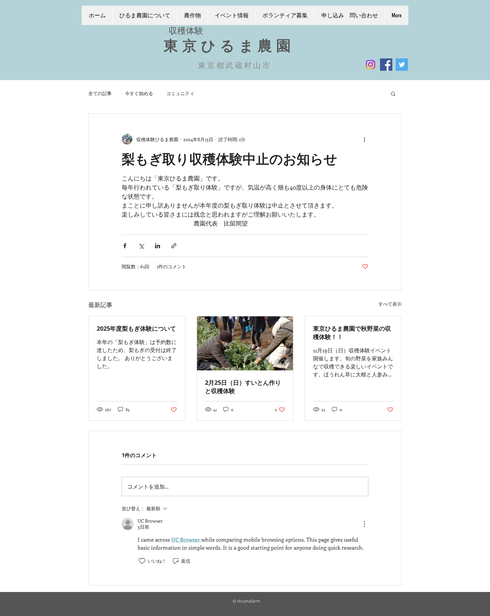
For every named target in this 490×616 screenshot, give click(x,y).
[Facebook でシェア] (125, 246)
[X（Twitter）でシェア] (141, 246)
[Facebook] (386, 64)
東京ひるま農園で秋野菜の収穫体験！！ (352, 332)
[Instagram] (370, 64)
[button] (393, 93)
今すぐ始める (139, 93)
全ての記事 (100, 93)
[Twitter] (402, 64)
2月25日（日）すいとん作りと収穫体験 (243, 386)
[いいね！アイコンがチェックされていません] (142, 561)
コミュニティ (180, 93)
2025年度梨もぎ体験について (136, 328)
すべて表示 (390, 304)
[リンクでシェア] (174, 246)
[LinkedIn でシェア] (157, 246)
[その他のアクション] (364, 139)
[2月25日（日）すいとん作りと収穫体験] (245, 343)
